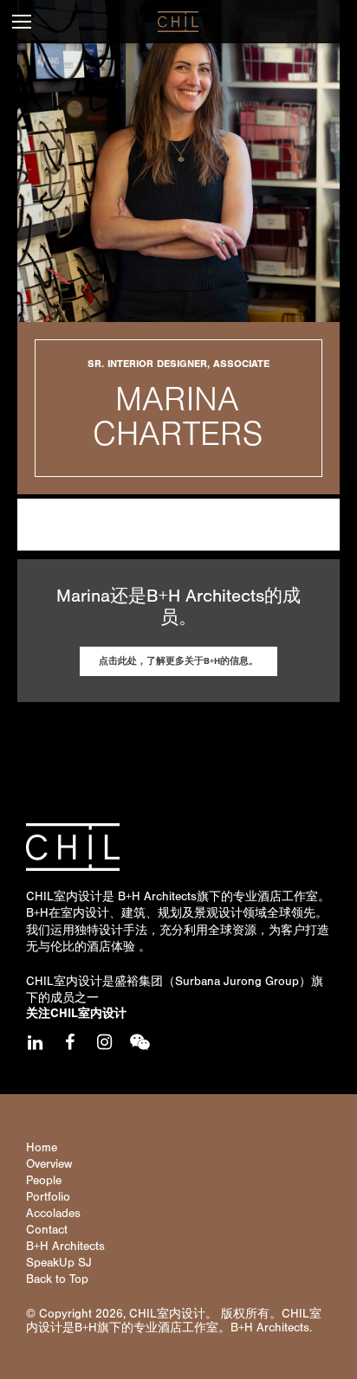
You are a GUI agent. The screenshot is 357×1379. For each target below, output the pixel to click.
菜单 (21, 21)
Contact (47, 1230)
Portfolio (48, 1197)
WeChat (138, 1042)
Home (41, 1148)
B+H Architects (157, 896)
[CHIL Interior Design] (178, 21)
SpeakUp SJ (59, 1263)
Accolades (53, 1214)
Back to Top (57, 1279)
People (44, 1181)
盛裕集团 (138, 981)
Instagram (104, 1042)
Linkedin (34, 1042)
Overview (49, 1164)
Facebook (69, 1042)
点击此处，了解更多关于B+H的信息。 (178, 661)
